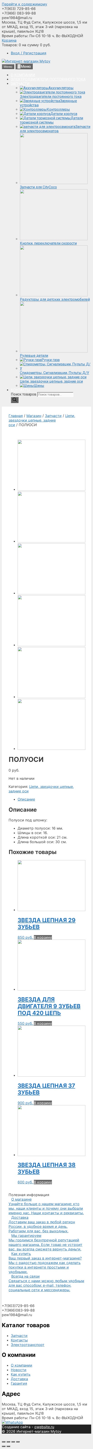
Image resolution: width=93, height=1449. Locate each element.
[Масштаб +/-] (18, 1441)
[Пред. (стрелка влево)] (3, 1446)
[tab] (51, 799)
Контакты (19, 1340)
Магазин (33, 415)
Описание (26, 799)
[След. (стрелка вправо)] (8, 1446)
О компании (21, 1365)
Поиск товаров (24, 394)
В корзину (43, 937)
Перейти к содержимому (24, 4)
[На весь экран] (13, 1441)
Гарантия (19, 1383)
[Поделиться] (8, 1441)
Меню (26, 66)
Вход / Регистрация (28, 53)
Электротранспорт (27, 1344)
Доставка (19, 1379)
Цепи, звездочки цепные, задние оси (42, 420)
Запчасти (53, 415)
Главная (16, 415)
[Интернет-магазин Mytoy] (26, 61)
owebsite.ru (44, 1427)
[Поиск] (15, 400)
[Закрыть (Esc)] (3, 1441)
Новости (18, 1369)
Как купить (20, 1374)
